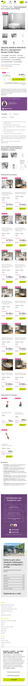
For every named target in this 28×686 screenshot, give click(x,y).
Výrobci (2, 644)
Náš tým (3, 638)
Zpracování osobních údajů (7, 626)
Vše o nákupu (5, 618)
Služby (3, 602)
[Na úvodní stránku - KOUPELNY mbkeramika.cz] (3, 2)
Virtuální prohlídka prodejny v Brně (9, 609)
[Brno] (14, 549)
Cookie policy (4, 628)
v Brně (14, 519)
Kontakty (3, 632)
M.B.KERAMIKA (4, 6)
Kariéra (2, 646)
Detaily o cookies (10, 668)
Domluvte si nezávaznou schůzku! (8, 620)
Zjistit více (3, 94)
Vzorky (2, 613)
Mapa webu (3, 630)
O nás (2, 636)
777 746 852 (15, 530)
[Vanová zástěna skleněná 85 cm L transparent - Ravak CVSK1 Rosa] (14, 21)
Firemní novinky (4, 640)
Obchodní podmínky (5, 642)
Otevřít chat (15, 532)
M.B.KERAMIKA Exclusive (6, 611)
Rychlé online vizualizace (6, 607)
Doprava (3, 622)
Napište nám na (14, 507)
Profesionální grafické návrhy (7, 605)
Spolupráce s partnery (6, 615)
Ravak (7, 55)
